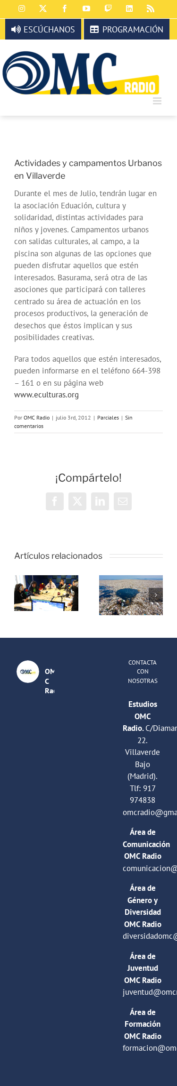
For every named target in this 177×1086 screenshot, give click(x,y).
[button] (21, 595)
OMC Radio (37, 417)
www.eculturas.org (46, 394)
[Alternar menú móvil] (158, 101)
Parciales (108, 417)
